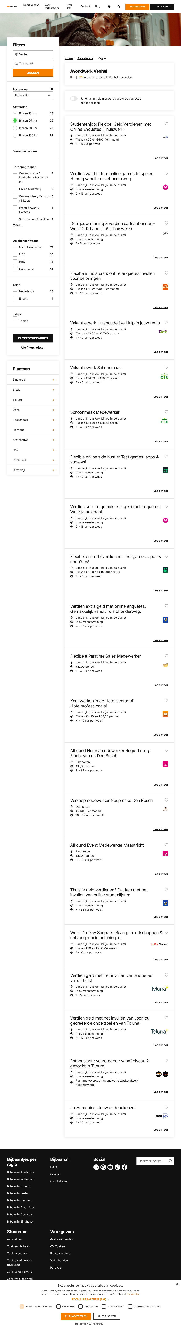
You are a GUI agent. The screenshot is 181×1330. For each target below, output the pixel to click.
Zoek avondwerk (18, 1253)
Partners (55, 1267)
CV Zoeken (57, 1246)
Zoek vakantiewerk (19, 1271)
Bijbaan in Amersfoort (21, 1207)
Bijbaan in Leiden (18, 1193)
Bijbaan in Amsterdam (21, 1172)
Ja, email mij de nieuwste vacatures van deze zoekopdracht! (110, 100)
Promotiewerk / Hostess (29, 210)
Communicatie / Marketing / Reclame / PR (33, 177)
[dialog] (90, 1305)
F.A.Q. (53, 1167)
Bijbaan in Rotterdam (20, 1179)
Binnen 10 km (27, 113)
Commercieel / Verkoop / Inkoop (34, 198)
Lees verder (133, 1294)
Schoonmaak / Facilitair (34, 219)
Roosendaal (20, 419)
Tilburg (17, 399)
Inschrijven (137, 6)
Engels (23, 298)
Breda (16, 389)
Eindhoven (19, 379)
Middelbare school (31, 247)
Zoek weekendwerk (20, 1278)
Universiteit (26, 269)
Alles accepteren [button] (76, 1316)
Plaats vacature (60, 1253)
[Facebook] (125, 1167)
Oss (15, 450)
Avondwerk (85, 58)
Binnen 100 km (28, 135)
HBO (22, 261)
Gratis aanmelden (61, 1239)
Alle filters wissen (33, 347)
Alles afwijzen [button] (107, 1316)
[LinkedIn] (96, 1167)
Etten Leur (19, 460)
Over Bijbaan (58, 1181)
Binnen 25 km (28, 120)
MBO (22, 254)
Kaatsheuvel (20, 440)
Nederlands (26, 291)
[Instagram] (103, 1167)
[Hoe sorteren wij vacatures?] (51, 89)
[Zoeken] (119, 6)
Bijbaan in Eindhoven (20, 1221)
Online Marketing (30, 189)
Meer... (18, 225)
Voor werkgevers (52, 6)
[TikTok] (118, 1167)
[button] (90, 1299)
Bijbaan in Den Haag (20, 1214)
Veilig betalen (59, 1260)
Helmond (19, 430)
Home (69, 58)
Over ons (69, 6)
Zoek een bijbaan (18, 1246)
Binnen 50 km (28, 128)
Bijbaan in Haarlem (19, 1200)
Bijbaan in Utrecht (18, 1186)
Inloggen (162, 6)
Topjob (23, 320)
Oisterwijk (19, 470)
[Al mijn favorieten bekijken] (109, 6)
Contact (85, 6)
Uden (16, 409)
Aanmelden (14, 1239)
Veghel (102, 58)
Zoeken (33, 73)
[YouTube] (111, 1167)
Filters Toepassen (33, 338)
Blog (98, 6)
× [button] (177, 1284)
